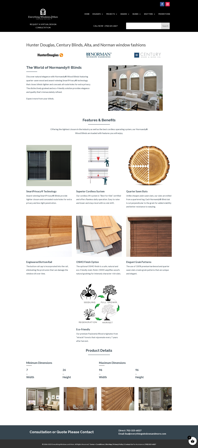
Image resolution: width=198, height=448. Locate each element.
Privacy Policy (118, 444)
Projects (110, 14)
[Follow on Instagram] (167, 4)
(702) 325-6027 (150, 444)
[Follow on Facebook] (162, 4)
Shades (123, 14)
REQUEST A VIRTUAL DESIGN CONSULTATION (43, 26)
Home (86, 14)
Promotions (164, 14)
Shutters (148, 14)
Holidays (96, 14)
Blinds (135, 14)
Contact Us (128, 444)
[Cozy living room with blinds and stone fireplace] (155, 410)
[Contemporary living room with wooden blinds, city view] (42, 410)
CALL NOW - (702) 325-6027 (105, 26)
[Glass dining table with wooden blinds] (80, 410)
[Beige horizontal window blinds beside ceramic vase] (117, 410)
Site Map (108, 444)
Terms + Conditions (97, 444)
